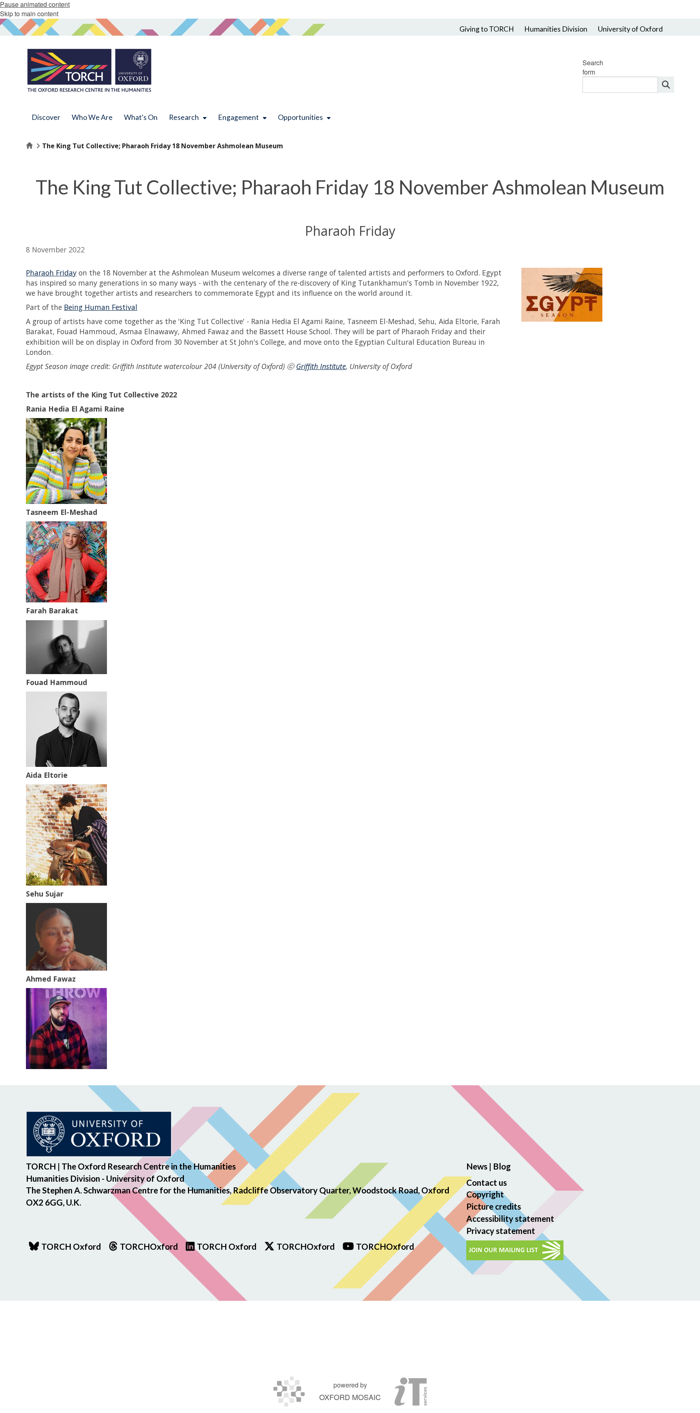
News (476, 1166)
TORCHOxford (306, 1246)
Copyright (485, 1194)
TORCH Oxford (226, 1246)
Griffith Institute (321, 366)
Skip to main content (29, 13)
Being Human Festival (100, 307)
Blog (502, 1166)
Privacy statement (500, 1230)
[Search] (666, 85)
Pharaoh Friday (51, 272)
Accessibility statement (510, 1218)
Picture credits (493, 1206)
